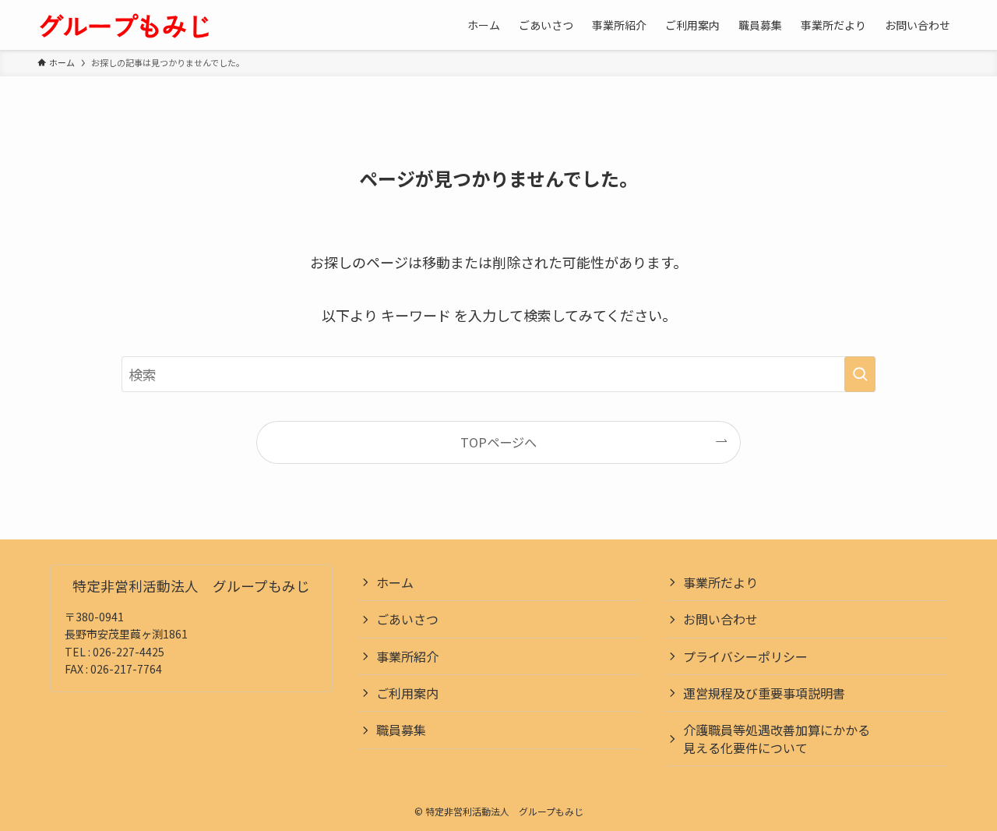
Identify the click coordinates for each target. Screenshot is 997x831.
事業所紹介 (407, 656)
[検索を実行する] (859, 374)
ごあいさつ (407, 619)
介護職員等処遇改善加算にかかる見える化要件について (776, 738)
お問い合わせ (720, 619)
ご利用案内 (407, 693)
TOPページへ (498, 442)
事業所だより (720, 582)
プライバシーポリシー (745, 656)
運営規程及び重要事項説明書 (764, 693)
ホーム (395, 582)
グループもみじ (124, 24)
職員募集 (401, 729)
